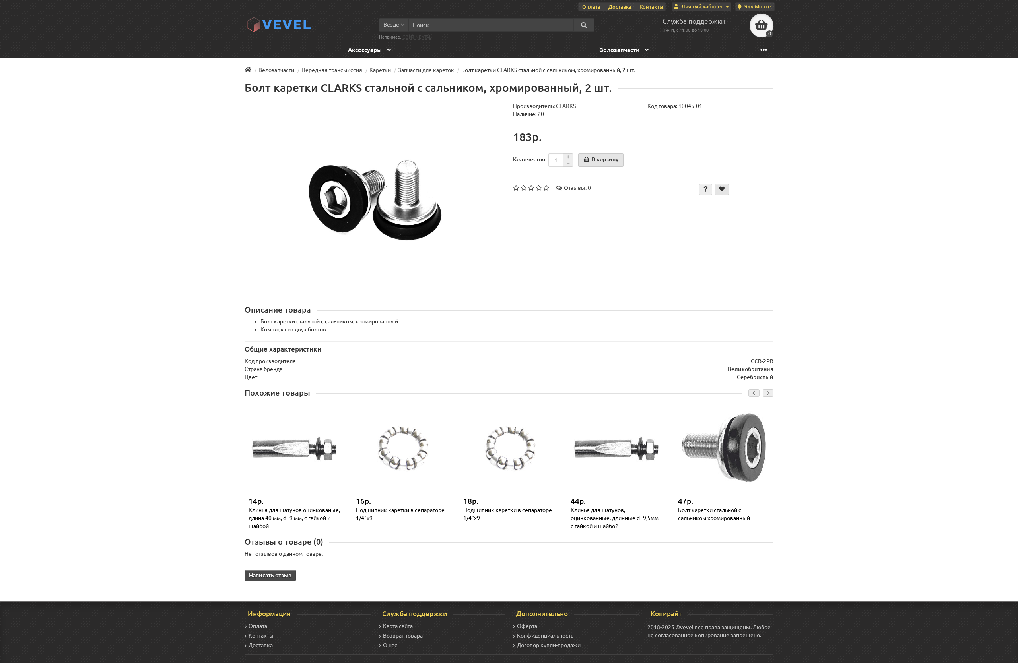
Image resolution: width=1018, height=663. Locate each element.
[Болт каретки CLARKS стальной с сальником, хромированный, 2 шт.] (375, 199)
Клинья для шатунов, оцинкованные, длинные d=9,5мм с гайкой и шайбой (615, 518)
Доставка (619, 7)
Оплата (591, 7)
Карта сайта (398, 626)
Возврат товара (403, 635)
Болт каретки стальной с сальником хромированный (714, 514)
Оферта (527, 626)
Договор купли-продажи (549, 645)
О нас (390, 645)
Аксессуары (365, 49)
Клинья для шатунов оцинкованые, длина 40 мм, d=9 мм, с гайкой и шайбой (294, 518)
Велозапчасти (620, 49)
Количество (529, 159)
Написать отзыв (270, 575)
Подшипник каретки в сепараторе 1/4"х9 (400, 514)
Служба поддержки (693, 21)
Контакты (651, 7)
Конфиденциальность (545, 635)
